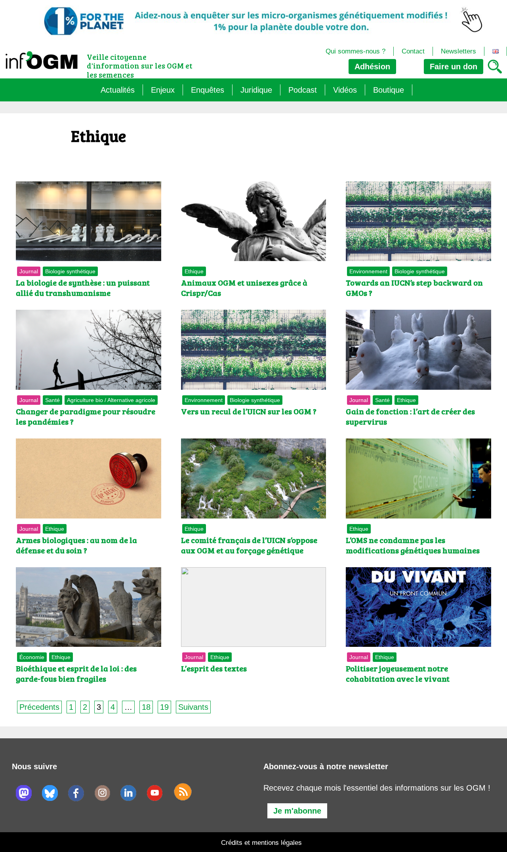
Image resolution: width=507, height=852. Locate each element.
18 (146, 707)
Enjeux (163, 90)
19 (164, 707)
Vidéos (345, 90)
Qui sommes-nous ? (355, 51)
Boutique (388, 90)
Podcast (302, 90)
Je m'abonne (297, 810)
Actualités (118, 90)
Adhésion (372, 66)
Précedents (39, 707)
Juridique (256, 90)
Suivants (193, 707)
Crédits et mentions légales (261, 842)
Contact (413, 51)
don (453, 66)
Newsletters (458, 51)
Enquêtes (207, 90)
